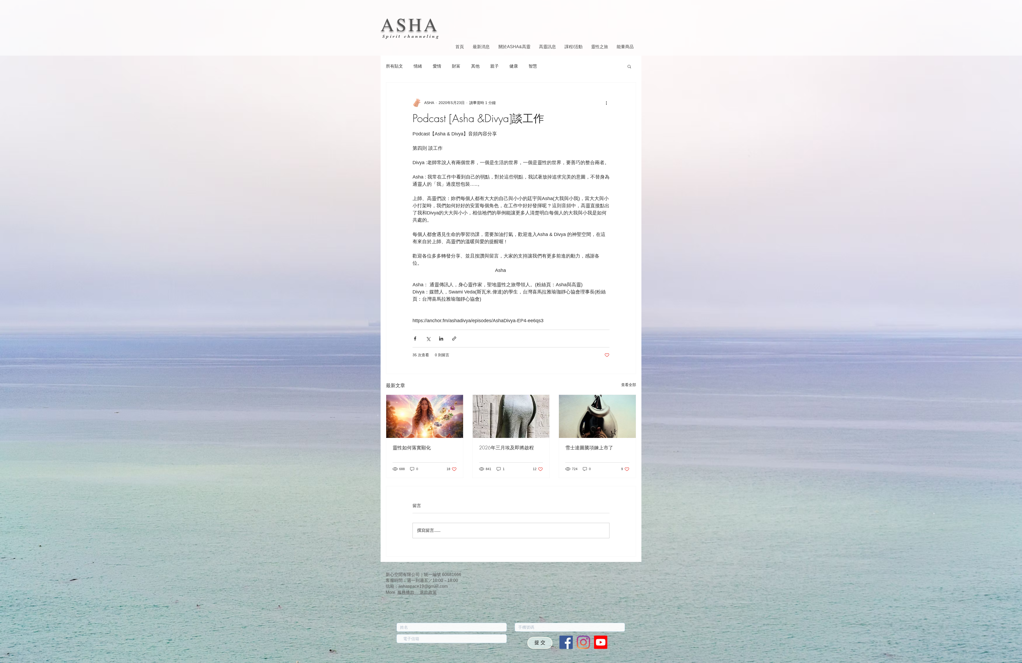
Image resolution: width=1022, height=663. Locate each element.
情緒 (418, 66)
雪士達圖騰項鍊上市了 (589, 447)
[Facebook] (566, 642)
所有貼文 (394, 66)
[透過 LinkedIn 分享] (441, 338)
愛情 (437, 66)
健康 (513, 66)
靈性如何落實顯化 (412, 447)
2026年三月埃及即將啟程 (506, 447)
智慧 (533, 66)
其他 (475, 66)
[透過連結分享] (454, 338)
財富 (456, 66)
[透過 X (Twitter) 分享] (428, 338)
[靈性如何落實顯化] (424, 416)
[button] (629, 66)
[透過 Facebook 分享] (415, 338)
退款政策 (428, 592)
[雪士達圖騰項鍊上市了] (597, 416)
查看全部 (628, 385)
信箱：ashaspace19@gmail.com (417, 586)
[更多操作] (606, 103)
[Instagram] (583, 642)
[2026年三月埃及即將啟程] (511, 416)
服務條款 (408, 592)
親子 (494, 66)
